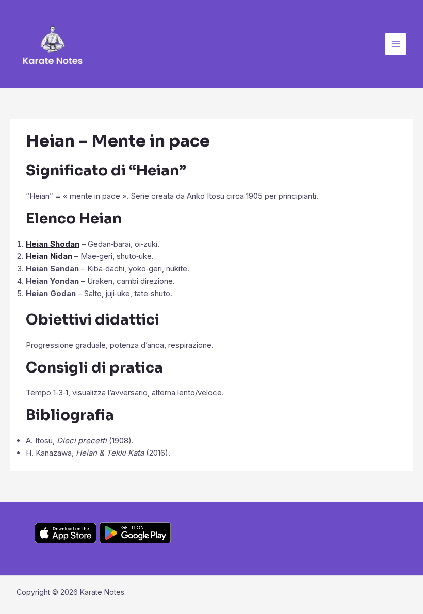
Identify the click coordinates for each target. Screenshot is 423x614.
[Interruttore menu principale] (396, 44)
